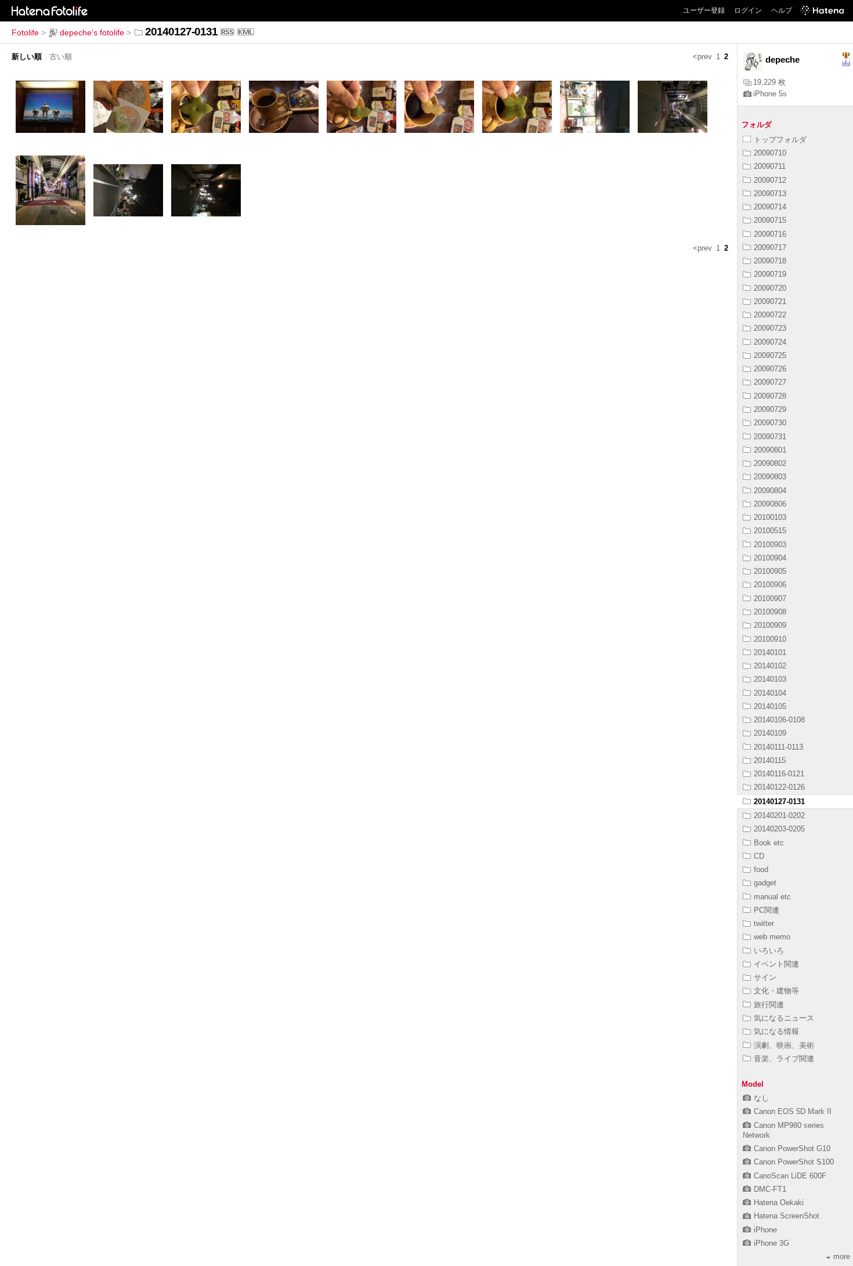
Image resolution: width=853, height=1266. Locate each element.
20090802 (770, 463)
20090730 (770, 422)
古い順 (60, 56)
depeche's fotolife (92, 32)
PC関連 (766, 910)
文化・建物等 (776, 990)
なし (761, 1098)
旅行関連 (769, 1004)
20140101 (770, 652)
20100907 (770, 598)
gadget (765, 882)
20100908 (770, 611)
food (761, 869)
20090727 (770, 382)
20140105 (770, 706)
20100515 (770, 530)
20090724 (770, 342)
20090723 (770, 328)
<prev (702, 56)
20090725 (770, 355)
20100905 (770, 571)
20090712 (770, 180)
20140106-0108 (779, 719)
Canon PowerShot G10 (792, 1148)
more (841, 1256)
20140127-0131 (779, 801)
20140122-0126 (779, 787)
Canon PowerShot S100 (794, 1162)
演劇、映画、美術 (784, 1045)
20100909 (770, 625)
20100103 (770, 517)
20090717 (770, 247)
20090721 (770, 301)
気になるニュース (784, 1018)
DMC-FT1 (770, 1189)
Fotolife (25, 32)
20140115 (770, 760)
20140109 (770, 733)
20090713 (770, 193)
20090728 (770, 396)
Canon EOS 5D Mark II (793, 1111)
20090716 (770, 234)
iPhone (765, 1229)
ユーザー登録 (704, 10)
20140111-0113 (778, 747)
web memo (772, 936)
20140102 (770, 665)
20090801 (770, 450)
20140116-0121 (779, 773)
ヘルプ (781, 10)
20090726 (770, 368)
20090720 (770, 288)
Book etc (769, 842)
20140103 (770, 679)
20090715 (770, 220)
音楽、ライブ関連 (784, 1058)
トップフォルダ (780, 139)
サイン (765, 977)
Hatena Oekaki (779, 1202)
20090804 (770, 490)
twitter (764, 923)
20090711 (770, 166)
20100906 (770, 584)
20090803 (770, 476)
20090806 (770, 504)
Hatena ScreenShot (786, 1215)
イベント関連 (776, 964)
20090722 (770, 314)
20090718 (770, 260)
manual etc (772, 896)
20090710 (770, 153)
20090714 (770, 206)
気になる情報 (776, 1031)
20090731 (770, 436)
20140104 (770, 693)
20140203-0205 (779, 828)
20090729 (770, 409)
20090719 (770, 274)
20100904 (770, 558)
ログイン (748, 10)
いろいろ (769, 950)
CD (759, 856)
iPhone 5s (770, 93)
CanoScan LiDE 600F (790, 1175)
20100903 (770, 544)
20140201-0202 (779, 815)
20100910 (770, 639)
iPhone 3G (771, 1243)
